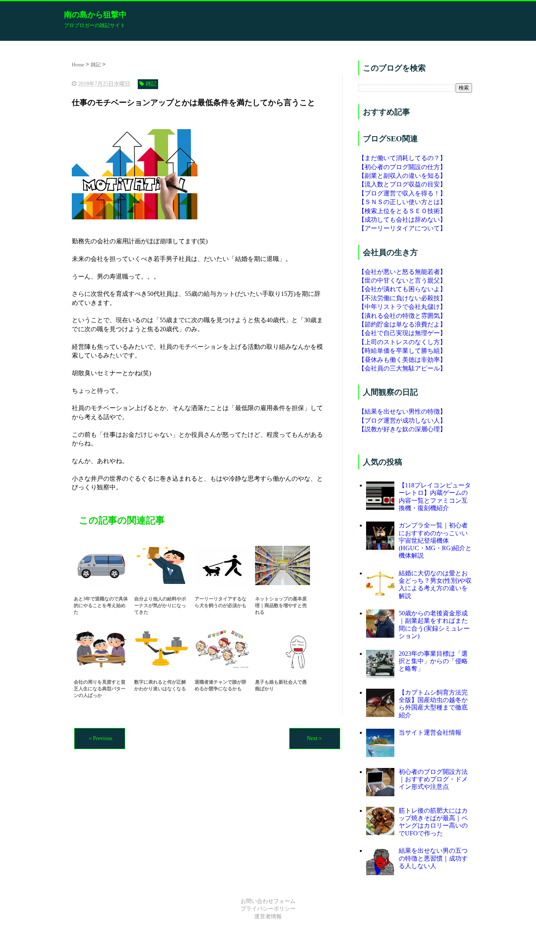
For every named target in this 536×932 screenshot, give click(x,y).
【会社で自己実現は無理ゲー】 (402, 333)
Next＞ (315, 738)
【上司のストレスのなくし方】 (402, 342)
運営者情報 (268, 916)
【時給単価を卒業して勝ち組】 (402, 350)
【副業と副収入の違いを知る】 (402, 175)
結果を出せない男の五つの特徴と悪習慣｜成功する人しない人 (433, 858)
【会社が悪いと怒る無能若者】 (402, 271)
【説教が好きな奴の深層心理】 (402, 429)
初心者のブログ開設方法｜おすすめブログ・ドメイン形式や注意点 (433, 779)
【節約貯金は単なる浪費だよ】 (402, 324)
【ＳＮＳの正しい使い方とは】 (402, 202)
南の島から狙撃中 (95, 14)
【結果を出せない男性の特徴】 (402, 411)
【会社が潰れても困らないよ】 (402, 289)
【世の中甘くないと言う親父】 (402, 280)
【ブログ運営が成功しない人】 (402, 420)
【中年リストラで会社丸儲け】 (402, 306)
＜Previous (100, 738)
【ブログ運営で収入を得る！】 (402, 193)
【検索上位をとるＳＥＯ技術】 (402, 211)
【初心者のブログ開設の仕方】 (402, 167)
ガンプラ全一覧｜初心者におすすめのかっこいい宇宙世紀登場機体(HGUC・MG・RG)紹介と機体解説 (435, 540)
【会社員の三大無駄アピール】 (402, 368)
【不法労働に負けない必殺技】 (402, 298)
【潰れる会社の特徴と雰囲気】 (402, 315)
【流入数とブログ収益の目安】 (402, 184)
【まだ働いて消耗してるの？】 (402, 158)
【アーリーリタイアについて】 (402, 228)
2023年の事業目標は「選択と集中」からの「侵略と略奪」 (433, 661)
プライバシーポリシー (268, 909)
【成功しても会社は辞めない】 (402, 219)
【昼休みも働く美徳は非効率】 (402, 359)
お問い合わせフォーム (268, 901)
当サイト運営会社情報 (430, 732)
